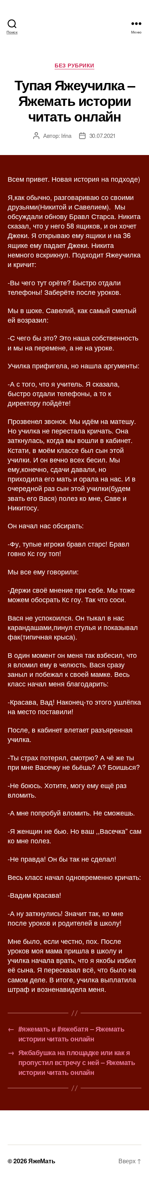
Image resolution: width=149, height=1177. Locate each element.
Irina (66, 135)
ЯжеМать (41, 1160)
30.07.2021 (102, 135)
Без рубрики (74, 65)
